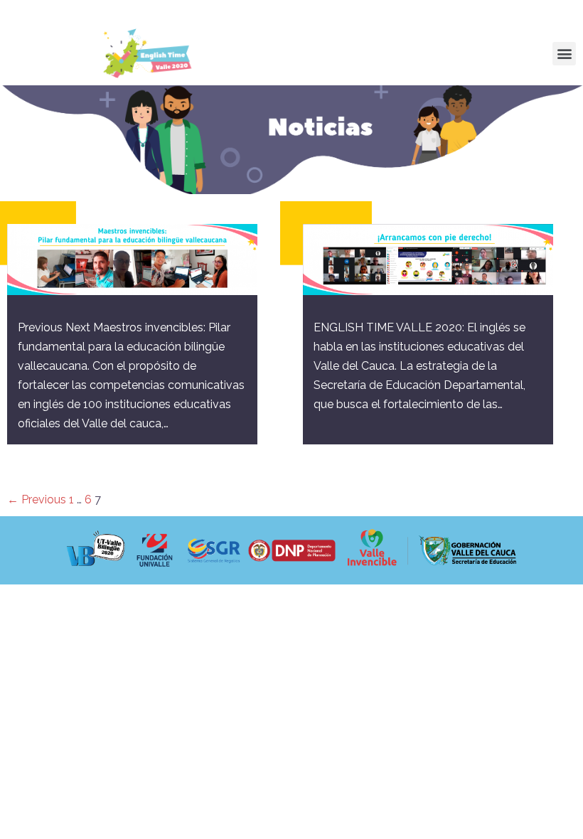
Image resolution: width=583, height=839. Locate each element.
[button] (564, 53)
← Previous (36, 499)
